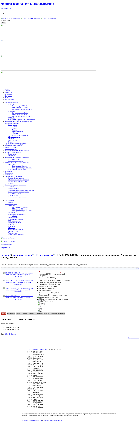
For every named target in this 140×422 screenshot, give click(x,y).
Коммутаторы (12, 125)
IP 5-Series (11, 118)
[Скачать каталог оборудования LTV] (8, 241)
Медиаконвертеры (14, 137)
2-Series (14, 126)
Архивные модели (14, 195)
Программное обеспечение (13, 145)
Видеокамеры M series (19, 166)
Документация (61, 313)
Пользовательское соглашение (32, 420)
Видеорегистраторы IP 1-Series (22, 109)
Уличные (15, 133)
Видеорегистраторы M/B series (22, 168)
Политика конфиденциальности (53, 420)
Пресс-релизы (9, 99)
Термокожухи (9, 173)
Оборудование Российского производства (18, 121)
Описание (3, 313)
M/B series (11, 164)
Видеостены (12, 154)
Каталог (7, 90)
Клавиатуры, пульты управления (15, 185)
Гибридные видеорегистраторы (18, 192)
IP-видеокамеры (13, 188)
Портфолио (8, 94)
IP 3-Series (11, 111)
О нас (6, 97)
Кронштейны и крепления (13, 176)
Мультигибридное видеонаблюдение (16, 162)
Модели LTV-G (13, 231)
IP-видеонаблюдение (11, 102)
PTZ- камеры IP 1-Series (20, 107)
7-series (14, 130)
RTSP (45, 313)
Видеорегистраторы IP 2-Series (22, 210)
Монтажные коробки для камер (18, 180)
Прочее (10, 142)
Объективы (8, 171)
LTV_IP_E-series (10, 334)
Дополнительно (39, 313)
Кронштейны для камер (16, 178)
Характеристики (11, 313)
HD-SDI (11, 224)
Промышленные (17, 131)
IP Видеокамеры (13, 159)
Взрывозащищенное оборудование (16, 144)
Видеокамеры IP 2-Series (20, 207)
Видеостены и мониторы (13, 152)
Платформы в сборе (14, 193)
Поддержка (8, 96)
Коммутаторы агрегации (20, 135)
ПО (49, 313)
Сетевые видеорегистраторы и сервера (21, 190)
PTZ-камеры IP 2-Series (19, 209)
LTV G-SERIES (10, 186)
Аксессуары (12, 226)
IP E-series (11, 212)
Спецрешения (9, 200)
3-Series (14, 128)
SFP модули (12, 138)
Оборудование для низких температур (17, 157)
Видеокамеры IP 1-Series (20, 106)
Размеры (18, 313)
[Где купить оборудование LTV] (5, 247)
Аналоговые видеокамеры (17, 214)
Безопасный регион (11, 147)
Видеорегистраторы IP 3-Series (22, 116)
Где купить (8, 92)
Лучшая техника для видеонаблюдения (27, 3)
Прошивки (54, 313)
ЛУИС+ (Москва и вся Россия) (37, 349)
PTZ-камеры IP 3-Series (19, 114)
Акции (7, 89)
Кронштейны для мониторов (17, 181)
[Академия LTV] (6, 244)
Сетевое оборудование (12, 123)
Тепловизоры (12, 233)
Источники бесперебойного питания (17, 150)
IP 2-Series (11, 205)
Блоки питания (13, 140)
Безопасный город (10, 149)
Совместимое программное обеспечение (21, 119)
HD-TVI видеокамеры (15, 219)
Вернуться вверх (133, 338)
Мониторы (11, 156)
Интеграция (31, 313)
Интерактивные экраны (16, 235)
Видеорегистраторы (14, 222)
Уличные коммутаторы (15, 161)
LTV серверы (9, 202)
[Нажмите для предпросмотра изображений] (18, 276)
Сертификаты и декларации (17, 197)
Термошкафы (9, 174)
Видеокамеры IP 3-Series (20, 113)
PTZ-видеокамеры (14, 221)
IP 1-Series (11, 104)
